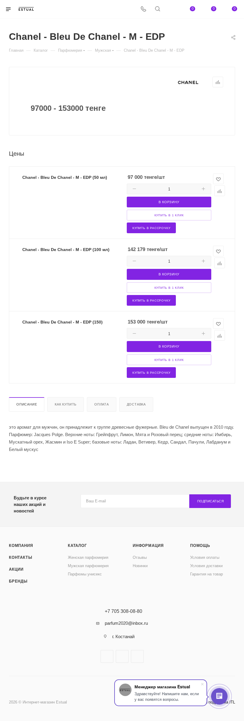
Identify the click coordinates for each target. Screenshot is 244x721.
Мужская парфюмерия (88, 566)
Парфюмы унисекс (85, 574)
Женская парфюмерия (88, 557)
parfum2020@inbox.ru (126, 623)
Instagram (122, 656)
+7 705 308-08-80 (123, 611)
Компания (21, 545)
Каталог (77, 545)
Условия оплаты (204, 557)
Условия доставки (206, 566)
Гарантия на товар (206, 574)
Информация (148, 545)
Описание (26, 404)
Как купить (65, 404)
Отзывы (140, 557)
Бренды (18, 581)
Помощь (200, 545)
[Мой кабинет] (171, 9)
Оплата (101, 404)
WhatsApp (137, 656)
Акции (16, 569)
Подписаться (210, 501)
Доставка (136, 404)
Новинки (140, 566)
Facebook (107, 656)
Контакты (20, 557)
